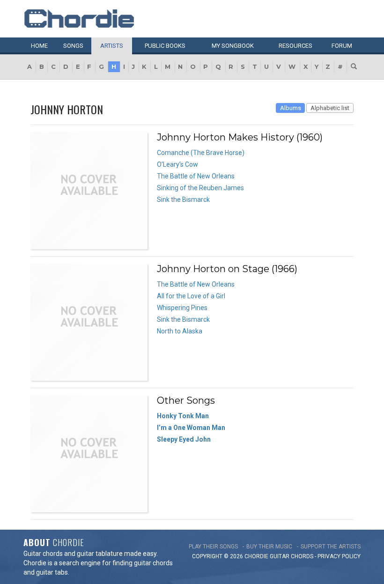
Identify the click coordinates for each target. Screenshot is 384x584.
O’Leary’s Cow (177, 164)
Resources (295, 45)
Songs (73, 45)
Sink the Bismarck (183, 199)
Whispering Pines (182, 307)
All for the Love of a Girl (191, 296)
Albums (290, 107)
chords (302, 556)
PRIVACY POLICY (339, 556)
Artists (111, 45)
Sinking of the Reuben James (200, 188)
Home (39, 45)
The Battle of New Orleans (196, 176)
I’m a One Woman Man (191, 427)
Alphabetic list (329, 107)
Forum (342, 45)
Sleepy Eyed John (184, 439)
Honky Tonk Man (183, 416)
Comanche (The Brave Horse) (200, 152)
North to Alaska (179, 331)
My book (233, 45)
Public (165, 45)
